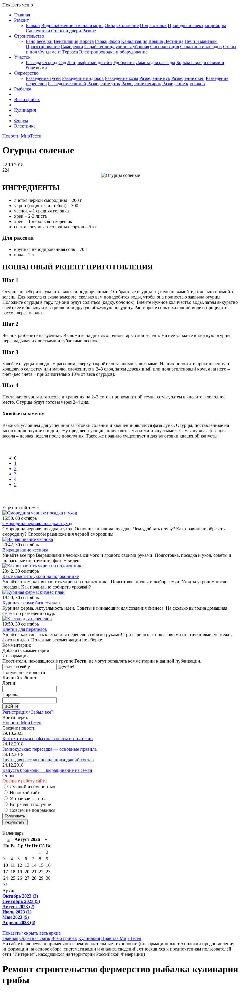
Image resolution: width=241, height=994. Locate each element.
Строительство (29, 35)
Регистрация (15, 712)
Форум (21, 120)
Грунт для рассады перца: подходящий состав (48, 759)
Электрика (25, 125)
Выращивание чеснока (25, 549)
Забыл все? (42, 712)
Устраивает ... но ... (28, 798)
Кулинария (25, 110)
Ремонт (21, 20)
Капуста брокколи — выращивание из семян (47, 770)
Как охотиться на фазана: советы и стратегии (47, 738)
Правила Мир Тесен (121, 938)
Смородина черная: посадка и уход (37, 523)
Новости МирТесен (21, 135)
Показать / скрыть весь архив (31, 933)
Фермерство (26, 73)
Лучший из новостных (32, 786)
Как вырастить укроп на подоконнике (40, 576)
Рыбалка (22, 88)
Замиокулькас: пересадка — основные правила (49, 749)
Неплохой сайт (24, 792)
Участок (22, 57)
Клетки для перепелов (24, 629)
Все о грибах (27, 99)
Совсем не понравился (32, 810)
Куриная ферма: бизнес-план (31, 602)
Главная (22, 14)
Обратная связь (34, 938)
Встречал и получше (30, 804)
